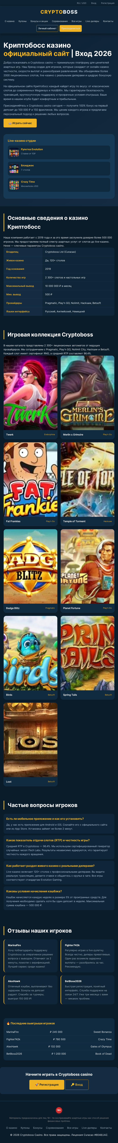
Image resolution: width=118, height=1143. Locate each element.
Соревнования (60, 21)
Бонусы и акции (39, 21)
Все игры (77, 21)
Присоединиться (70, 28)
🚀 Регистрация (47, 1084)
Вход (93, 3)
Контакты (108, 21)
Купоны (23, 21)
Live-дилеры (92, 21)
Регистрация (107, 3)
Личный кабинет (47, 28)
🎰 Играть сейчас (20, 123)
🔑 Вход (77, 1084)
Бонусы (37, 1127)
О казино (10, 21)
